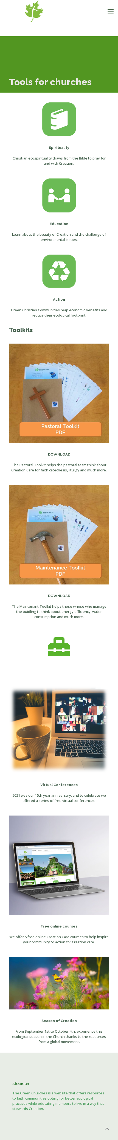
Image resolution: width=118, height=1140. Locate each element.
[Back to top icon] (107, 1129)
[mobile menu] (110, 11)
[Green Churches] (59, 11)
